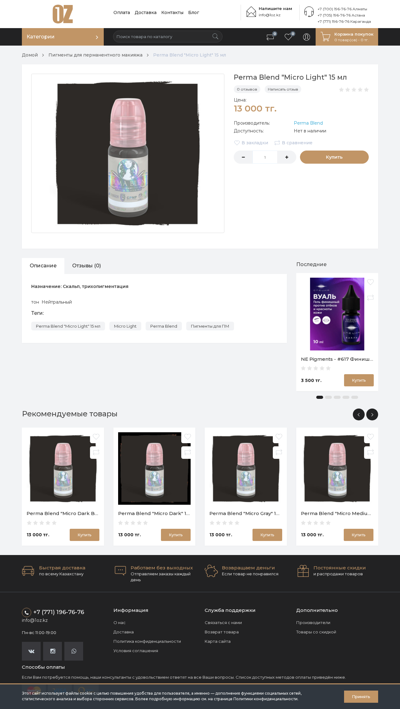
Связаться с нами (223, 622)
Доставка (146, 12)
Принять (361, 696)
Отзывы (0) (86, 266)
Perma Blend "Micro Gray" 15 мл (248, 513)
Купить (334, 157)
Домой (30, 55)
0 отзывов (247, 89)
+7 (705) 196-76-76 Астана (341, 15)
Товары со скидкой (316, 631)
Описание (43, 266)
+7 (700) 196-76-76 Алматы (342, 9)
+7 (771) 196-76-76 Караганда (344, 21)
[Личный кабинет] (307, 37)
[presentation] (359, 414)
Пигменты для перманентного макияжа (95, 55)
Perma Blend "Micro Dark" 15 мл (158, 513)
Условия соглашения (135, 650)
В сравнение (297, 143)
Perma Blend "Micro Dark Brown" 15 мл (75, 513)
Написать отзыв (283, 89)
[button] (319, 397)
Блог (193, 12)
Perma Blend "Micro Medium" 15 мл (345, 513)
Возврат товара (222, 631)
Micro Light (125, 326)
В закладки (255, 143)
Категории (41, 37)
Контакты (172, 12)
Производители (313, 622)
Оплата (121, 12)
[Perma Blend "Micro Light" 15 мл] (127, 153)
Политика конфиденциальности (147, 641)
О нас (119, 622)
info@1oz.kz (270, 14)
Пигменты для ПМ (210, 326)
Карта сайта (218, 641)
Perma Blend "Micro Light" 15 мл (189, 55)
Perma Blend (308, 123)
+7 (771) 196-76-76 (58, 612)
